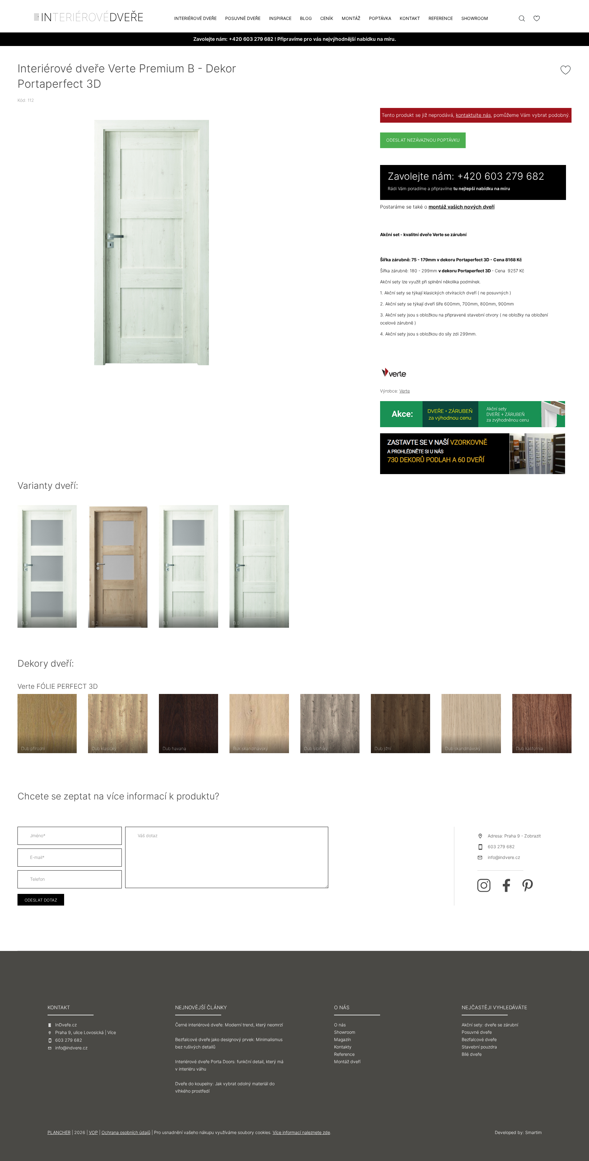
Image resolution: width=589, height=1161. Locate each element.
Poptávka (380, 18)
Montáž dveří (347, 1061)
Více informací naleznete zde (301, 1132)
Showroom (474, 18)
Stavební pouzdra (479, 1046)
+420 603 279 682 (251, 39)
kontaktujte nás (473, 115)
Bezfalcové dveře (479, 1039)
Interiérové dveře (195, 18)
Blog (306, 18)
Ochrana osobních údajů (126, 1132)
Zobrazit (532, 835)
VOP (93, 1132)
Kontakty (343, 1046)
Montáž (351, 18)
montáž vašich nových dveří (462, 207)
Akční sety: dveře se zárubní (490, 1024)
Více (111, 1032)
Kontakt (410, 18)
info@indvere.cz (504, 857)
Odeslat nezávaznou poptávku (423, 140)
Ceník (326, 18)
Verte (404, 391)
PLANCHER (59, 1132)
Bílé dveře (472, 1054)
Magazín (342, 1039)
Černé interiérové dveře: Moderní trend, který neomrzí (229, 1024)
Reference (441, 18)
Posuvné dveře (242, 18)
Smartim (533, 1132)
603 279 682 (501, 846)
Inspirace (280, 18)
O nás (340, 1024)
